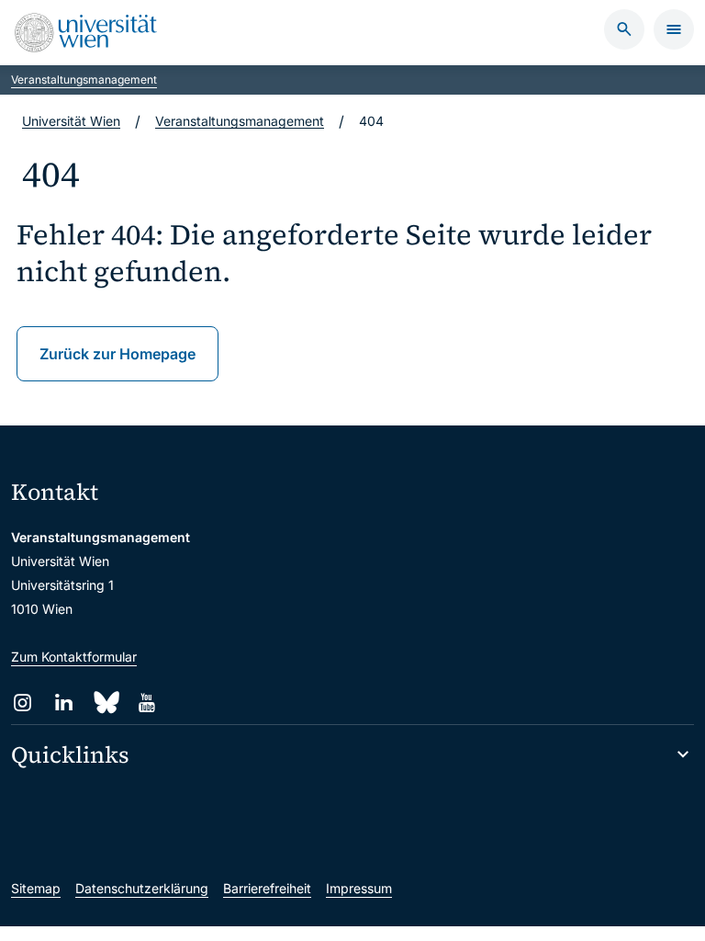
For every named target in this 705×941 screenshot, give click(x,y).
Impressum (359, 888)
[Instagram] (22, 702)
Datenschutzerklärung (141, 888)
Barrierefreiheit (267, 888)
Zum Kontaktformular (74, 656)
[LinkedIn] (64, 702)
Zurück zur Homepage (117, 354)
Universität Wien (71, 121)
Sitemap (36, 888)
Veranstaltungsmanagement (84, 79)
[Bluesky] (105, 702)
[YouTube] (146, 702)
